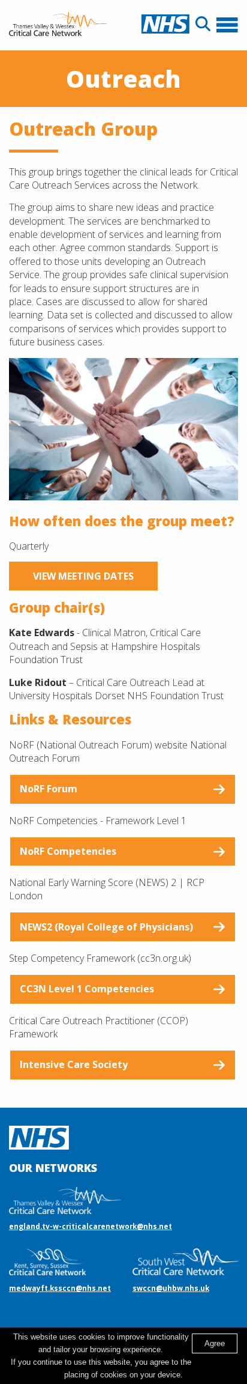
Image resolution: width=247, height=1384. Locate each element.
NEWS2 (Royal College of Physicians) (106, 926)
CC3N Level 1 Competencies (87, 988)
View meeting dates (83, 576)
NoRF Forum (48, 788)
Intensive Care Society (74, 1064)
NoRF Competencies (68, 851)
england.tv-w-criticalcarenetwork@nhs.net (90, 1226)
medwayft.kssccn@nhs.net (60, 1288)
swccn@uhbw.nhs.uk (170, 1288)
